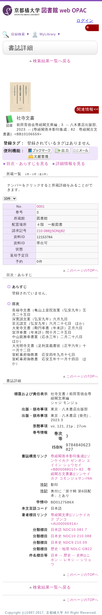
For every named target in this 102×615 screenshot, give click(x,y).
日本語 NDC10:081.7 (69, 530)
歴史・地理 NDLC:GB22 (71, 549)
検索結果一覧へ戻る (52, 61)
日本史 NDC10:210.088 (71, 536)
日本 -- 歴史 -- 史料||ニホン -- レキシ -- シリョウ (71, 559)
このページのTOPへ (82, 270)
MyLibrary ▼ (49, 34)
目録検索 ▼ (20, 34)
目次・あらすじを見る (27, 163)
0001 (41, 206)
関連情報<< (88, 109)
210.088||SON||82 (51, 231)
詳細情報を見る (70, 163)
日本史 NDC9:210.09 (69, 542)
